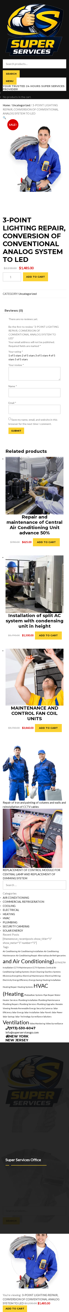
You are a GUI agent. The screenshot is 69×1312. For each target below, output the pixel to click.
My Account (10, 1200)
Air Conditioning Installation (30, 951)
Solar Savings (9, 1016)
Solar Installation (32, 1012)
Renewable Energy (27, 1008)
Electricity (7, 980)
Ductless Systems (53, 972)
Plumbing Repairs (11, 1004)
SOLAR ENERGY (13, 930)
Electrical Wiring (53, 976)
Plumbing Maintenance (49, 1000)
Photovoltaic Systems (33, 995)
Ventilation (16, 1022)
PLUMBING (10, 922)
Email (12, 402)
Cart (6, 1226)
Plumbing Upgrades (46, 1004)
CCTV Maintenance (23, 967)
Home (6, 105)
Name (12, 386)
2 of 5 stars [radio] (28, 355)
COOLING (9, 905)
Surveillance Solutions (41, 1016)
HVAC (6, 918)
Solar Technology (23, 1016)
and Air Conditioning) (28, 961)
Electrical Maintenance (34, 976)
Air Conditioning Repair (26, 955)
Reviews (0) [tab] (14, 310)
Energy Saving (35, 980)
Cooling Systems (22, 972)
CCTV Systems (38, 967)
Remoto (14, 1008)
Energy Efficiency (20, 980)
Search (11, 73)
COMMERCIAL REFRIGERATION (23, 901)
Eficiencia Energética (12, 976)
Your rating (15, 351)
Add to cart (35, 276)
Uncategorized (21, 105)
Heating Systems (25, 987)
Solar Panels (45, 1012)
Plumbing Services (28, 1004)
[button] (4, 117)
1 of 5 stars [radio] (14, 355)
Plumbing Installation (28, 1000)
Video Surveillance (54, 1023)
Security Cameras (44, 1008)
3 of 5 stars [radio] (41, 355)
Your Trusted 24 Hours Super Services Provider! (34, 88)
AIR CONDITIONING (16, 897)
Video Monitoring (37, 1023)
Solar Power (57, 1012)
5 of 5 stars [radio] (21, 359)
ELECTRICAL (11, 909)
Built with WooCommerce (33, 1196)
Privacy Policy (10, 1196)
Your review (16, 364)
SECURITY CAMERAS (16, 926)
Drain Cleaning (37, 972)
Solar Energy (18, 1012)
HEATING (9, 914)
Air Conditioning (10, 951)
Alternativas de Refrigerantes (52, 955)
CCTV (57, 962)
